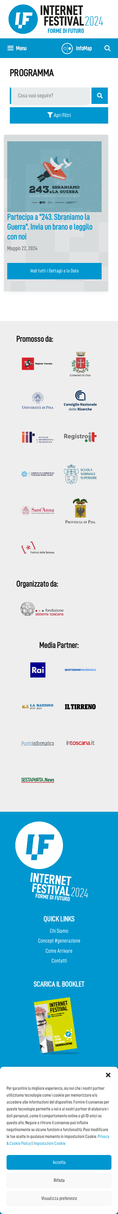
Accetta (59, 1162)
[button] (108, 1075)
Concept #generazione (59, 941)
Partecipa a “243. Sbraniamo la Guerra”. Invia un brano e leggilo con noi (49, 227)
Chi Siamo (59, 931)
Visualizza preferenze (59, 1198)
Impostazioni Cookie (49, 1143)
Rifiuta (59, 1180)
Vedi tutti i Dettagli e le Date (54, 270)
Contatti (59, 961)
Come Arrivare (59, 951)
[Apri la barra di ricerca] (107, 48)
